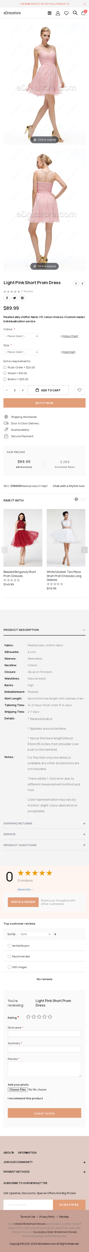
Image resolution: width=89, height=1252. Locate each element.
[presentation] (84, 550)
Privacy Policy (47, 1217)
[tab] (44, 630)
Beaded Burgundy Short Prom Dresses (19, 574)
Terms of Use (27, 1217)
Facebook (6, 297)
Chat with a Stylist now (68, 486)
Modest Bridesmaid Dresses (30, 1224)
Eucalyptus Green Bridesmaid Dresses (55, 1232)
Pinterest (22, 297)
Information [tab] (23, 1152)
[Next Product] (82, 284)
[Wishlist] (66, 13)
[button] (76, 499)
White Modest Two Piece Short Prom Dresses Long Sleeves (64, 576)
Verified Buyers (20, 946)
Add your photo (18, 1084)
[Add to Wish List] (79, 390)
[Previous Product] (76, 284)
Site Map (64, 1217)
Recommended (21, 956)
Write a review (23, 902)
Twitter (14, 297)
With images (19, 967)
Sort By (11, 934)
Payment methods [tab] (16, 1172)
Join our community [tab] (18, 1162)
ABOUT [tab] (8, 1152)
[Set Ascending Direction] (55, 934)
